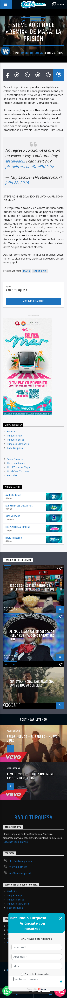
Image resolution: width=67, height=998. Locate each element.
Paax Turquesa (15, 448)
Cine (7, 568)
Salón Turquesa (15, 459)
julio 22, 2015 (17, 182)
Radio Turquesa (32, 53)
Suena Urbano (13, 516)
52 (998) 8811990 (18, 867)
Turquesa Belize (15, 439)
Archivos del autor (33, 301)
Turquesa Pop (14, 435)
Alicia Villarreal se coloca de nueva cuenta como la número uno (32, 635)
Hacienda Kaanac (16, 463)
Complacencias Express (18, 527)
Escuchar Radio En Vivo (15, 841)
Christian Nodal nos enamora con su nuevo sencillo (31, 684)
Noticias (10, 664)
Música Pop (37, 20)
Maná (26, 271)
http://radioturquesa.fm (21, 861)
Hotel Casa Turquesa (18, 471)
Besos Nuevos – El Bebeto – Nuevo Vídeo (32, 739)
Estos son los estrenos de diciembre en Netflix (29, 587)
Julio (25, 20)
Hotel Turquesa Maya (18, 467)
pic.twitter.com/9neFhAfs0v (29, 166)
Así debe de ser (13, 495)
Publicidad (12, 475)
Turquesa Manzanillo (18, 443)
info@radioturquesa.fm (21, 873)
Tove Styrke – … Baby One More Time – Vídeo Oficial (30, 776)
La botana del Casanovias (19, 506)
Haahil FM (12, 431)
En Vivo (60, 4)
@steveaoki (15, 161)
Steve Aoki (40, 271)
